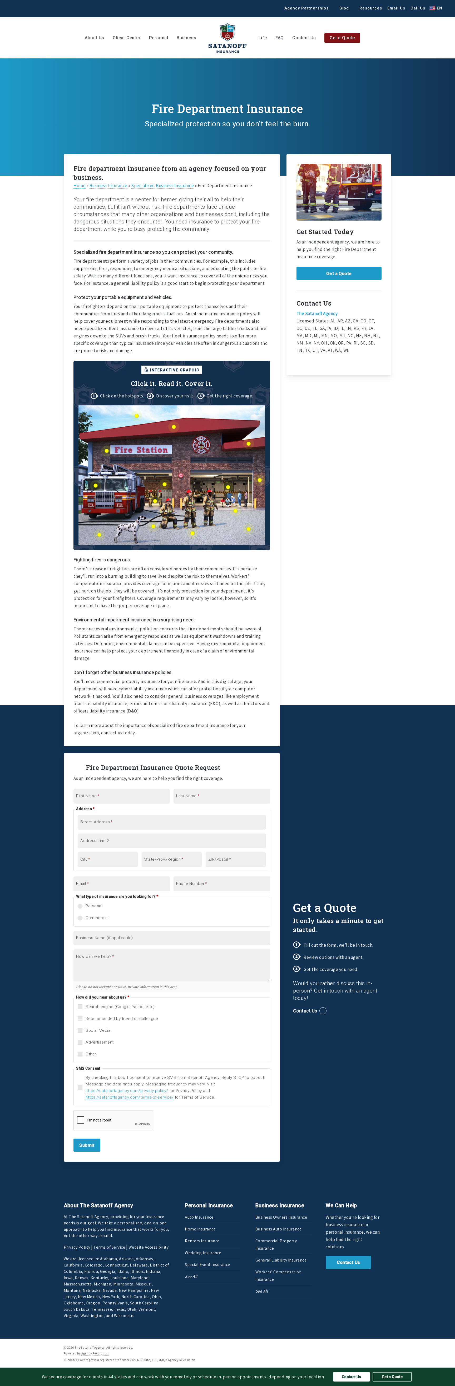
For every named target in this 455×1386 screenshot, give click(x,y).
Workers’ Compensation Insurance (278, 1275)
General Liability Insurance (281, 1260)
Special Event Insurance (207, 1264)
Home (79, 185)
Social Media (98, 1030)
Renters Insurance (202, 1241)
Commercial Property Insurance (276, 1244)
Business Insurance (108, 185)
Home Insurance (200, 1229)
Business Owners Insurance (281, 1217)
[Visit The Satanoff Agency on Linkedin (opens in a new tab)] (26, 8)
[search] (444, 38)
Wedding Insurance (203, 1252)
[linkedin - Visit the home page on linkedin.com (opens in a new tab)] (379, 1347)
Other (91, 1054)
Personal (94, 906)
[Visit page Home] (227, 37)
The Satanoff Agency (317, 313)
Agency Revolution (95, 1353)
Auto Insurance (199, 1217)
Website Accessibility (148, 1247)
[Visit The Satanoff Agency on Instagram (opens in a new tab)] (36, 8)
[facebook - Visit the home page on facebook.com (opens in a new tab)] (370, 1347)
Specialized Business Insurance (162, 185)
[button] (339, 273)
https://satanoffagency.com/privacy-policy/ (127, 1090)
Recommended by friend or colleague (122, 1018)
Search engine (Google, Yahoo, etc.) (120, 1006)
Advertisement (100, 1042)
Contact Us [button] (305, 1011)
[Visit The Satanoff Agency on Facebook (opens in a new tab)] (16, 8)
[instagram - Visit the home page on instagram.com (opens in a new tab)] (389, 1347)
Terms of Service (109, 1247)
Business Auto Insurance (278, 1229)
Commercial (97, 917)
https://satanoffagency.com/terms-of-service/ (130, 1097)
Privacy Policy (77, 1247)
